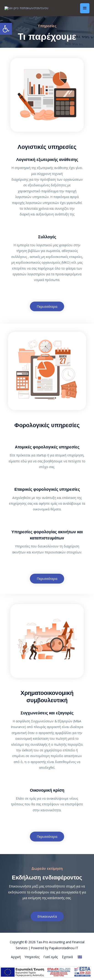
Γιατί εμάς (51, 957)
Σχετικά (67, 957)
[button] (47, 306)
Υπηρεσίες (32, 957)
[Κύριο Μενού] (85, 8)
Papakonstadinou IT (63, 948)
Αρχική (16, 957)
